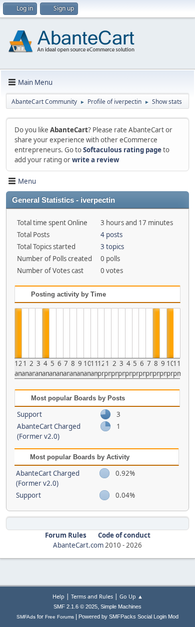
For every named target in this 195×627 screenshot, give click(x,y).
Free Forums (59, 617)
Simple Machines (121, 607)
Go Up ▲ (131, 596)
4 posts (111, 234)
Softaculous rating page (122, 149)
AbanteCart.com (78, 545)
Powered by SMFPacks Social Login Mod (128, 617)
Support (29, 414)
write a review (95, 159)
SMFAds (26, 617)
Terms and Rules (92, 596)
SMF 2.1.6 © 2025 (76, 607)
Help (58, 596)
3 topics (112, 246)
